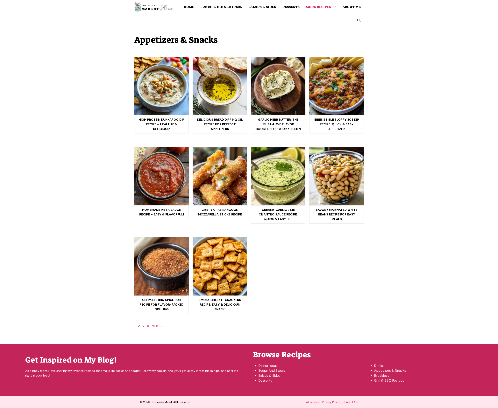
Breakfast (381, 375)
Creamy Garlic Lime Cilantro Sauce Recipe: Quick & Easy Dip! (278, 214)
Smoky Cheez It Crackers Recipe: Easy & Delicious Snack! (220, 304)
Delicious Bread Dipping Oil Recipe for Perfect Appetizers (220, 124)
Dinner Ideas (267, 366)
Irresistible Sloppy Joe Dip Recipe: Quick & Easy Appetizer (336, 124)
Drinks (379, 366)
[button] (359, 20)
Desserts (291, 7)
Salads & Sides (262, 7)
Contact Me (350, 402)
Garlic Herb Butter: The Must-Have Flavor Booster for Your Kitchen (278, 124)
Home (189, 7)
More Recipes (318, 7)
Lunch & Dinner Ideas (221, 7)
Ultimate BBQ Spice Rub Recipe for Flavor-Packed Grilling (161, 304)
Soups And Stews (271, 370)
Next (157, 326)
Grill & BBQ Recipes (389, 380)
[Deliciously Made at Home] (153, 7)
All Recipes (313, 402)
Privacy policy (331, 402)
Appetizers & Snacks (390, 370)
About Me (352, 7)
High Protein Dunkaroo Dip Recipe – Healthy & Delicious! (161, 124)
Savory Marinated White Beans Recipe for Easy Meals (336, 214)
